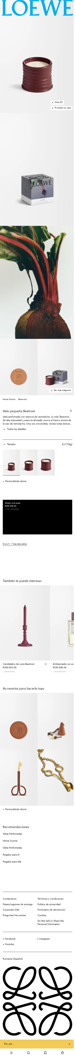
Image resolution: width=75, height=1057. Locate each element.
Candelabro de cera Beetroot (18, 664)
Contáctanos (9, 899)
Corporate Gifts (11, 910)
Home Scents (9, 399)
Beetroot (22, 399)
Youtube (9, 944)
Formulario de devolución (51, 910)
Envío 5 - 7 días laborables (15, 544)
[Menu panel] (11, 1053)
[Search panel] (28, 1053)
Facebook (10, 939)
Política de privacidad (49, 904)
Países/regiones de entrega (17, 904)
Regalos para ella (12, 862)
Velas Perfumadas (12, 834)
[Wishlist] (45, 1053)
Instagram (44, 939)
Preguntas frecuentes (14, 915)
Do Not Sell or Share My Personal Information (51, 923)
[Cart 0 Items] (62, 1053)
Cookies (42, 915)
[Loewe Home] (37, 7)
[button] (37, 56)
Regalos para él (11, 855)
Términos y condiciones (50, 899)
